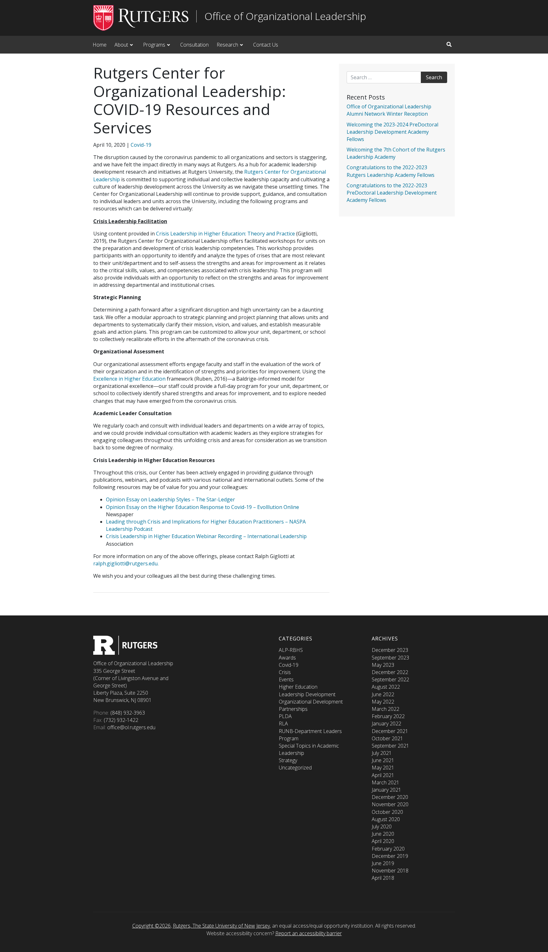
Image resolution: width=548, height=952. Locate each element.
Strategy (288, 760)
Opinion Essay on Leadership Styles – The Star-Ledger (170, 499)
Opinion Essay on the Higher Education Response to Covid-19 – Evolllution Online (202, 507)
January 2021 (386, 789)
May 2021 (383, 767)
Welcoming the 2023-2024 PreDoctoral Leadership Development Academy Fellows (392, 132)
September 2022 (390, 679)
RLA (283, 723)
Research (227, 44)
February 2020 (388, 848)
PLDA (285, 716)
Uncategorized (295, 767)
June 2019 (383, 863)
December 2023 (390, 649)
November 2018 (390, 870)
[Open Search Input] (449, 44)
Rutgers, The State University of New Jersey (221, 925)
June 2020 (383, 833)
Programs (154, 44)
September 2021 (390, 745)
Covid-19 (141, 144)
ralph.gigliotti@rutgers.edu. (126, 563)
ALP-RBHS (291, 649)
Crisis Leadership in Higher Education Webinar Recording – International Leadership (206, 536)
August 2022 (386, 686)
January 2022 (386, 723)
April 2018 (383, 877)
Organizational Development (311, 701)
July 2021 (382, 752)
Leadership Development (307, 694)
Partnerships (293, 708)
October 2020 (387, 811)
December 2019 (390, 855)
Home (100, 44)
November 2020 (390, 804)
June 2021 (383, 760)
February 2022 (388, 716)
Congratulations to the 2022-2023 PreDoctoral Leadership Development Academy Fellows (392, 192)
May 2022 (383, 701)
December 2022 (390, 672)
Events (286, 679)
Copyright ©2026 (151, 925)
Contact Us (265, 44)
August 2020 (386, 819)
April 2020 (383, 841)
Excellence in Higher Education (129, 378)
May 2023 (383, 664)
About (121, 44)
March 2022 (385, 708)
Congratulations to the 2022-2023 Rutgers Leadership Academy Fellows (390, 171)
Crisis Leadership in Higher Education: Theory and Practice (226, 233)
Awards (287, 657)
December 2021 (390, 731)
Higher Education (298, 686)
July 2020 (382, 826)
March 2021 (385, 782)
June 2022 (383, 694)
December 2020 (390, 797)
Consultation (194, 44)
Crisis (285, 672)
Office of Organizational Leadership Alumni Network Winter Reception (389, 110)
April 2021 (383, 775)
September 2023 (390, 657)
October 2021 (387, 738)
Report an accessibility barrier (308, 933)
